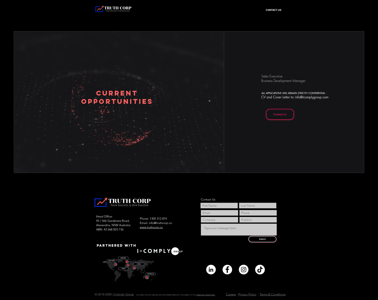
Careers (231, 294)
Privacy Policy (247, 294)
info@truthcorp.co (160, 223)
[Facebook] (227, 269)
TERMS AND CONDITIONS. (205, 295)
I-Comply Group (123, 294)
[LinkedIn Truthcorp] (211, 269)
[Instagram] (243, 269)
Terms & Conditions (272, 294)
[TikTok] (260, 269)
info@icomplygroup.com (311, 97)
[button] (210, 8)
